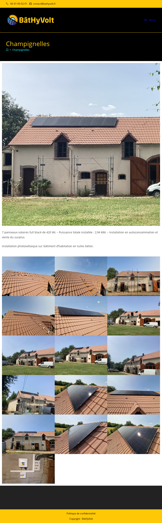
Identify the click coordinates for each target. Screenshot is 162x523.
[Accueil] (7, 50)
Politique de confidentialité (81, 513)
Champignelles (20, 50)
